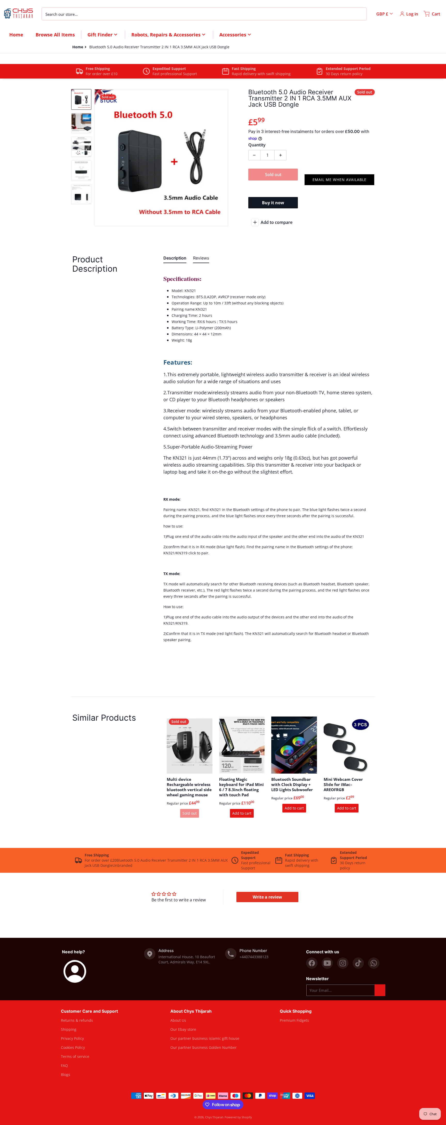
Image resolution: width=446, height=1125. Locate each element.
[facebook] (311, 963)
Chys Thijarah (214, 1117)
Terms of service (75, 1056)
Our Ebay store (183, 1029)
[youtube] (327, 963)
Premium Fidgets (294, 1020)
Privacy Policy (72, 1038)
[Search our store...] (360, 13)
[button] (339, 180)
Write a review (267, 897)
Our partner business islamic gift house (204, 1038)
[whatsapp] (373, 963)
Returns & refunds (77, 1020)
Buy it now (273, 203)
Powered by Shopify (238, 1117)
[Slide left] (97, 157)
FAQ (64, 1065)
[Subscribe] (380, 990)
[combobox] (204, 13)
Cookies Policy (73, 1047)
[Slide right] (225, 157)
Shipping (68, 1029)
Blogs (65, 1074)
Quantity (257, 145)
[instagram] (342, 963)
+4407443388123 (254, 956)
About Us (178, 1020)
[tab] (174, 259)
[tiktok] (358, 963)
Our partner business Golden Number (203, 1047)
